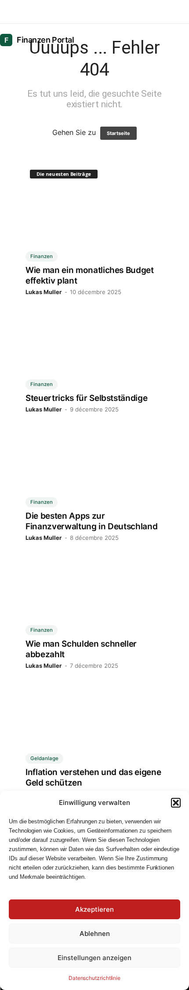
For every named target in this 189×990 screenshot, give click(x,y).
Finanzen (41, 256)
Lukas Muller (43, 291)
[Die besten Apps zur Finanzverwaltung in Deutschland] (94, 470)
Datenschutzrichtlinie (94, 978)
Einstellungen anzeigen (94, 958)
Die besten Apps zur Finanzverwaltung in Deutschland (91, 521)
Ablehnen (95, 933)
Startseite (118, 133)
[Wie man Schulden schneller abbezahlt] (94, 598)
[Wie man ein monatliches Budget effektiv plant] (94, 225)
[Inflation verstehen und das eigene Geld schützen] (94, 726)
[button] (175, 802)
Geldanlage (44, 758)
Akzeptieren (94, 909)
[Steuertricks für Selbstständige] (94, 352)
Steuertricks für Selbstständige (86, 398)
